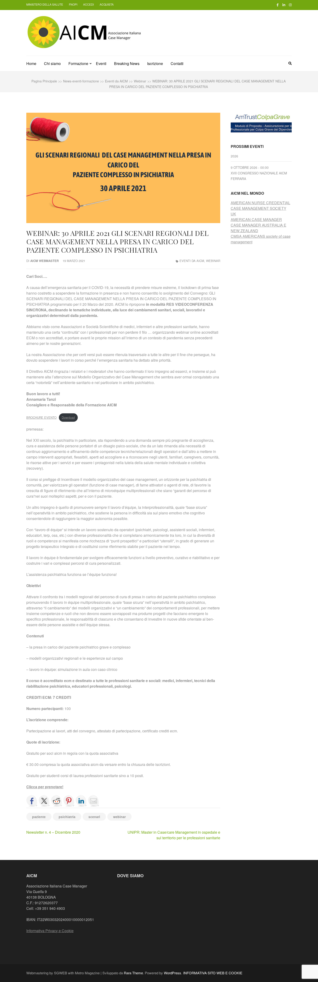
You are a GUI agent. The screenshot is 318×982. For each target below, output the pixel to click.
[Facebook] (278, 4)
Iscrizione (155, 63)
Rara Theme (133, 972)
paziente (39, 816)
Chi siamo (52, 63)
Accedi (88, 4)
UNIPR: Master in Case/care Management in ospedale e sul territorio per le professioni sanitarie (174, 834)
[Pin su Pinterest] (68, 800)
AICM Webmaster (44, 260)
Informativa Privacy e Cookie (50, 930)
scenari (94, 816)
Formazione (78, 63)
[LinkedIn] (283, 4)
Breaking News (126, 63)
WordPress (172, 972)
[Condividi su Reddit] (56, 800)
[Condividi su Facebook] (31, 800)
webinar (119, 816)
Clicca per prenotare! (44, 786)
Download (68, 417)
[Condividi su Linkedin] (81, 800)
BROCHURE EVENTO (41, 417)
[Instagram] (290, 4)
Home (31, 63)
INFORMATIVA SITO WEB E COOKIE (212, 973)
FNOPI (73, 4)
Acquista (107, 4)
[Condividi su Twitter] (44, 800)
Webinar (213, 260)
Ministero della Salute (44, 4)
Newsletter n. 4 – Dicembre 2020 (53, 832)
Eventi (101, 63)
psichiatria (67, 816)
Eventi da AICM (191, 260)
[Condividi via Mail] (93, 800)
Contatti (177, 63)
